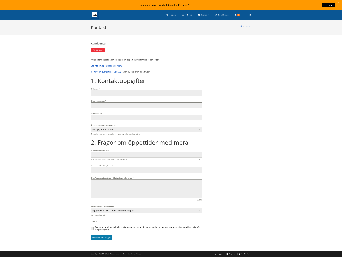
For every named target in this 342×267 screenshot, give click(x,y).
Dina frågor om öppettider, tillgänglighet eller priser (112, 178)
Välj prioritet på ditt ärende (102, 206)
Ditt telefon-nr (97, 113)
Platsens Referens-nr (100, 150)
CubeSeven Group (134, 254)
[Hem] (241, 26)
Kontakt (248, 26)
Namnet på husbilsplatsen (102, 166)
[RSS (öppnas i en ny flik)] (250, 15)
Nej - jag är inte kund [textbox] (102, 129)
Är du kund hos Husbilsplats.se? (104, 125)
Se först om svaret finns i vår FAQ (106, 72)
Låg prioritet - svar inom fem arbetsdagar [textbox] (113, 210)
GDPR (94, 222)
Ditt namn (95, 89)
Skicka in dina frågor (101, 237)
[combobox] (146, 129)
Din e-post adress (98, 101)
